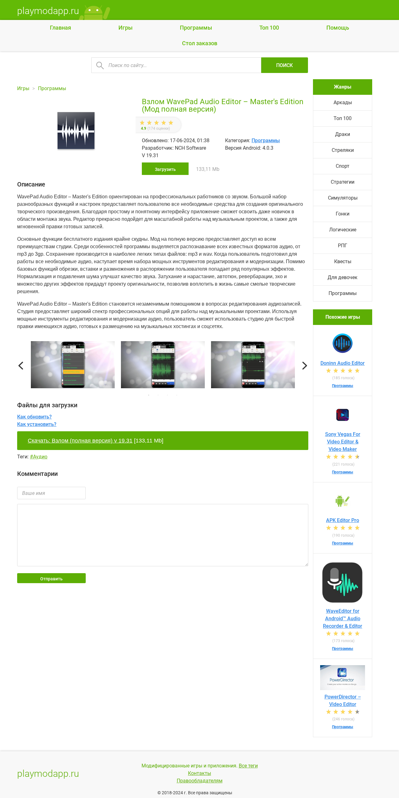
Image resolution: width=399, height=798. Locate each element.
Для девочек (343, 277)
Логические (342, 230)
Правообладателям (200, 781)
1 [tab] (149, 395)
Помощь (337, 27)
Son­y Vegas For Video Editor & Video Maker (342, 441)
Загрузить (165, 169)
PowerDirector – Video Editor (342, 700)
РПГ (342, 246)
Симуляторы (343, 198)
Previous (20, 366)
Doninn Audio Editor (342, 363)
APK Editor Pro (342, 520)
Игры (125, 27)
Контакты (199, 773)
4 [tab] (177, 395)
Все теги (248, 766)
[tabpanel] (163, 365)
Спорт (342, 166)
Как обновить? (34, 417)
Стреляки (343, 150)
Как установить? (36, 424)
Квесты (342, 261)
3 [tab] (167, 395)
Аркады (343, 102)
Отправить (51, 578)
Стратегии (342, 182)
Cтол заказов (199, 43)
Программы (196, 27)
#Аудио (38, 457)
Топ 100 (269, 27)
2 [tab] (158, 395)
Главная (60, 27)
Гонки (342, 214)
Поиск (284, 65)
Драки (342, 134)
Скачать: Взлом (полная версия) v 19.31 (80, 441)
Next (304, 366)
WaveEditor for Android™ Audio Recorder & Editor (342, 618)
